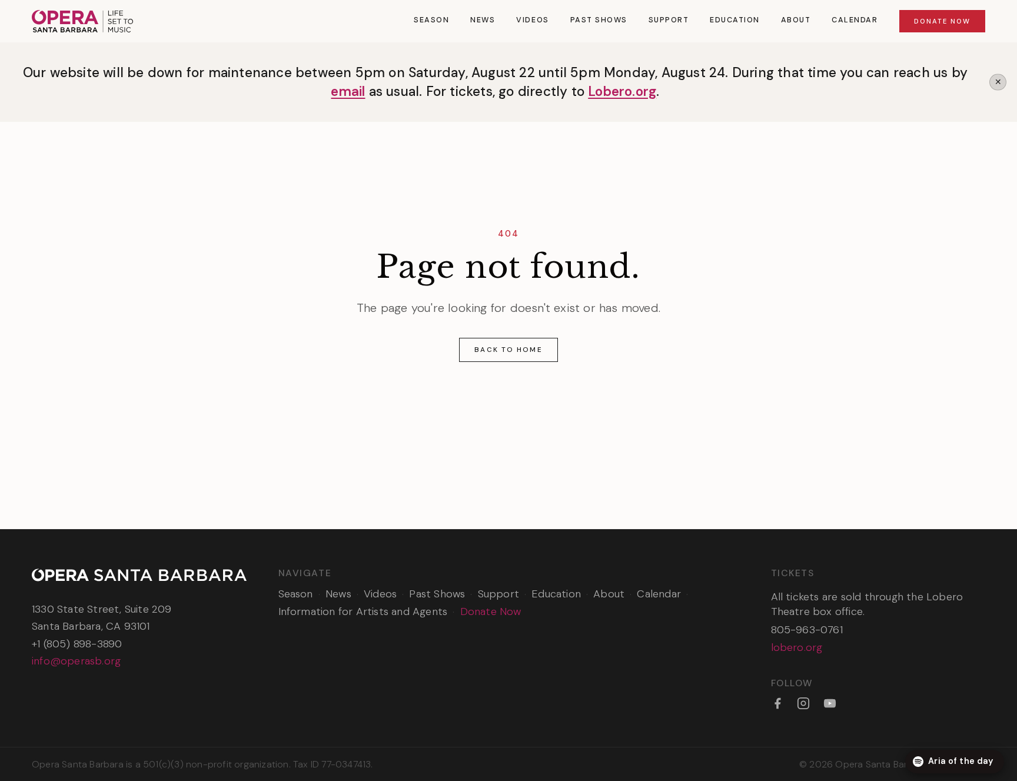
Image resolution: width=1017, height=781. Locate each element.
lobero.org (797, 647)
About (796, 20)
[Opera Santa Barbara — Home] (82, 21)
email (348, 91)
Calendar (855, 20)
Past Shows (598, 20)
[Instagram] (803, 703)
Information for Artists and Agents (363, 611)
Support (669, 20)
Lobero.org (622, 91)
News (482, 20)
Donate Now (942, 21)
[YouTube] (829, 703)
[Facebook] (777, 703)
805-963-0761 (807, 630)
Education (735, 20)
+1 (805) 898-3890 (77, 644)
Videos (532, 20)
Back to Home (508, 349)
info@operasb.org (76, 661)
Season (431, 20)
